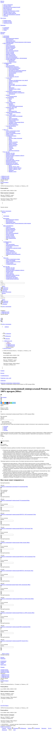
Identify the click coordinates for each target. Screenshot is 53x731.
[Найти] (4, 285)
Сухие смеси (9, 77)
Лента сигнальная (13, 118)
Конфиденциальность (6, 726)
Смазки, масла (9, 158)
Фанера (10, 113)
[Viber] (9, 403)
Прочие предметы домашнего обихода (15, 155)
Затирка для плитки (13, 81)
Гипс (10, 79)
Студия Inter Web (20, 725)
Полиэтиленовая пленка (14, 68)
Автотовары (6, 36)
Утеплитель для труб (14, 76)
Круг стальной (9, 49)
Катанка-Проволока (10, 47)
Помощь (2, 667)
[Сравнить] (1, 400)
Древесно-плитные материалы (13, 112)
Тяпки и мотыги (12, 143)
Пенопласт (11, 74)
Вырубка (11, 103)
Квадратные (12, 60)
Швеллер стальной (10, 54)
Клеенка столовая (10, 154)
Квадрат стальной (10, 48)
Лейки (10, 137)
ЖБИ (7, 64)
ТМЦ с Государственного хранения (11, 14)
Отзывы (5, 427)
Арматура (8, 44)
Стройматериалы (7, 63)
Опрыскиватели (12, 145)
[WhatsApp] (11, 403)
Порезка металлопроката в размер (11, 10)
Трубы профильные (11, 59)
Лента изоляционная (14, 119)
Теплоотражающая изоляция (15, 71)
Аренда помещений (8, 4)
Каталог (2, 657)
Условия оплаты (7, 20)
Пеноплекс (11, 75)
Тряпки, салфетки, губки (14, 169)
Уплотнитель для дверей (12, 163)
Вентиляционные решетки (12, 38)
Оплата (5, 429)
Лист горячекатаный (11, 55)
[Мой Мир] (5, 403)
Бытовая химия (9, 156)
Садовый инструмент (11, 135)
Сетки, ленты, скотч (11, 114)
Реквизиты (5, 28)
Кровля (8, 95)
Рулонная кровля (13, 96)
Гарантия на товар (7, 22)
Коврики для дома (10, 153)
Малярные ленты (13, 123)
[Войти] (1, 317)
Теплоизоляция (12, 72)
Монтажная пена (13, 111)
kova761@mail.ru (4, 182)
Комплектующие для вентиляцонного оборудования (18, 42)
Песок (10, 127)
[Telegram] (15, 403)
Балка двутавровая (10, 45)
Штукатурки (12, 84)
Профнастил (12, 105)
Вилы (10, 139)
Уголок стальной (10, 53)
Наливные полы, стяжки (14, 89)
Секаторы (11, 148)
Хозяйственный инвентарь (12, 164)
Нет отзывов (3, 397)
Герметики (11, 108)
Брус (10, 100)
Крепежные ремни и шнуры (12, 160)
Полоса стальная (10, 52)
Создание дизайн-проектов (9, 13)
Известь (11, 82)
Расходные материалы (14, 150)
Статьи (5, 30)
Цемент (10, 90)
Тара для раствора (10, 65)
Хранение (5, 15)
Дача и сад (5, 129)
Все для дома (6, 151)
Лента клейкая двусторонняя (15, 116)
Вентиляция (6, 37)
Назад (8, 342)
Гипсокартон (12, 93)
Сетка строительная (13, 124)
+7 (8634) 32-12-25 (5, 176)
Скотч (10, 117)
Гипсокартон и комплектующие (13, 91)
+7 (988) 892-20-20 (5, 178)
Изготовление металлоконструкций (11, 7)
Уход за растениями (10, 132)
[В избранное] (1, 398)
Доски (10, 98)
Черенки (11, 146)
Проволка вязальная (11, 161)
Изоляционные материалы (12, 66)
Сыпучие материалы (11, 126)
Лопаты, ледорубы (13, 142)
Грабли (10, 140)
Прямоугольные (12, 61)
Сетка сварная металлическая (16, 106)
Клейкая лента (12, 121)
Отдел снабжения (7, 9)
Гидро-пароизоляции (14, 69)
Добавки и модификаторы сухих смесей (18, 80)
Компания (3, 658)
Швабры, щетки (12, 171)
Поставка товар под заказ (9, 12)
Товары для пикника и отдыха (13, 133)
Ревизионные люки (10, 40)
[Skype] (13, 403)
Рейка (10, 101)
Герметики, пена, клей (11, 107)
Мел (10, 86)
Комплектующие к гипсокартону (16, 92)
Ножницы (11, 170)
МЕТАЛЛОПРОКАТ (8, 43)
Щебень (11, 128)
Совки (10, 149)
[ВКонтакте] (1, 403)
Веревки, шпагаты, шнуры (15, 167)
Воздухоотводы (9, 39)
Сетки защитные (10, 159)
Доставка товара (7, 6)
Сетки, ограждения (10, 102)
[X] (7, 403)
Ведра (10, 165)
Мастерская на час (7, 8)
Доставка (5, 430)
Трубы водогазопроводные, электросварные (16, 58)
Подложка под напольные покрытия (17, 70)
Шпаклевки (11, 87)
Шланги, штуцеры (13, 144)
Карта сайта (3, 664)
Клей (10, 109)
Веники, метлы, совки (14, 166)
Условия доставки (7, 21)
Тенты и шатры (9, 134)
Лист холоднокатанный (11, 56)
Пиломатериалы (10, 97)
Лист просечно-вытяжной (12, 50)
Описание (5, 426)
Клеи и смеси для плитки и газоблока (18, 85)
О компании (6, 27)
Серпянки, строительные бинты (16, 122)
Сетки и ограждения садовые (13, 130)
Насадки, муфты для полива (15, 138)
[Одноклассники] (3, 403)
